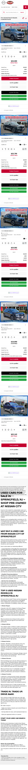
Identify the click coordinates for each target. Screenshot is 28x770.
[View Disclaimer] (14, 56)
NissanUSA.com (23, 758)
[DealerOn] (4, 756)
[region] (14, 71)
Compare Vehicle (8, 110)
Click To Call (14, 92)
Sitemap (18, 758)
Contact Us (11, 758)
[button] (5, 7)
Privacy (15, 758)
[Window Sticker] (26, 56)
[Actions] (25, 46)
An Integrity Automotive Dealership (8, 760)
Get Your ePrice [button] (14, 96)
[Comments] (23, 56)
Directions (14, 7)
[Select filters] (23, 18)
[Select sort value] (25, 18)
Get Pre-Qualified (14, 99)
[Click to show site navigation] (25, 7)
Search (22, 12)
